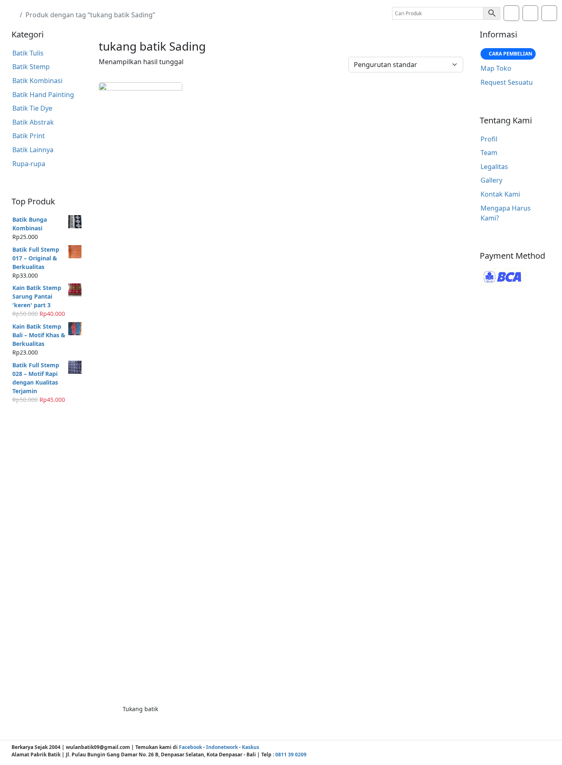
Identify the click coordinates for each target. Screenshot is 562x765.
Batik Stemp (31, 66)
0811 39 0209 (291, 754)
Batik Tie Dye (32, 108)
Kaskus (250, 747)
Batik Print (28, 135)
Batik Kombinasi (37, 80)
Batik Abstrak (33, 122)
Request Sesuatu (507, 82)
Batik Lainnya (32, 149)
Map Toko (496, 68)
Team (489, 152)
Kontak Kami (500, 194)
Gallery (491, 180)
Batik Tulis (28, 53)
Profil (489, 139)
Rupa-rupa (28, 163)
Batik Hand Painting (43, 94)
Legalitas (494, 166)
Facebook (190, 747)
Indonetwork (222, 747)
